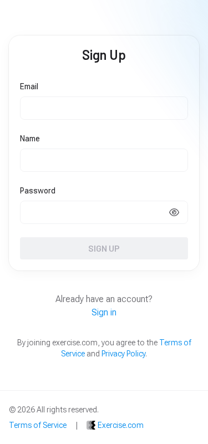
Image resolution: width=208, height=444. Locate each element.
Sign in (104, 312)
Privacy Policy (123, 353)
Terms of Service (38, 425)
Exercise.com (121, 425)
